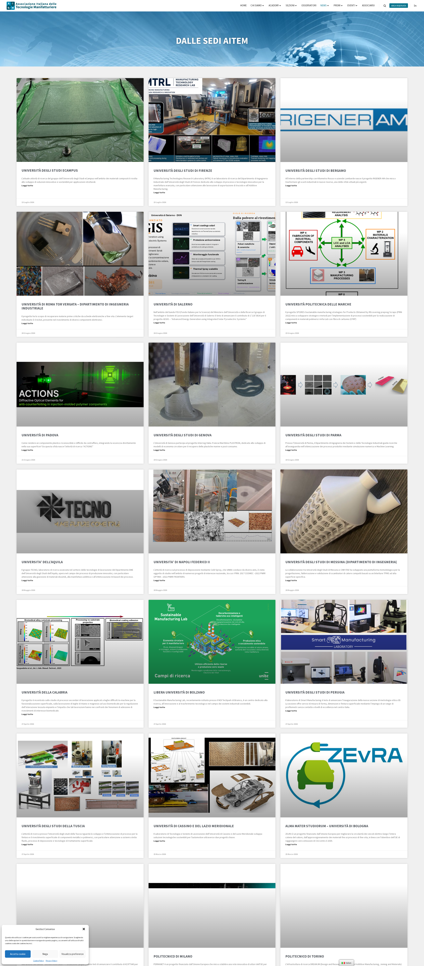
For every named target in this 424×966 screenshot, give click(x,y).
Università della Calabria (44, 692)
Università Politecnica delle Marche (318, 304)
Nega (45, 954)
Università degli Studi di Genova (183, 435)
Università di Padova (40, 435)
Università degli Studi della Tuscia (53, 826)
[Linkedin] (415, 5)
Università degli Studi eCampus (50, 170)
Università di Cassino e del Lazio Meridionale (194, 826)
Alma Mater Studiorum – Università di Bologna (326, 826)
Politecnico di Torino (304, 956)
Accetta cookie (18, 954)
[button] (83, 929)
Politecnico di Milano (173, 956)
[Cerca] (385, 6)
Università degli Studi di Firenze (183, 170)
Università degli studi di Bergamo (315, 170)
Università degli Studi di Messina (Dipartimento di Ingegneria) (341, 562)
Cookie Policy (38, 960)
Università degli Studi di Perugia (314, 692)
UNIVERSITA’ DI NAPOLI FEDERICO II (182, 562)
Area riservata (398, 5)
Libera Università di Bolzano (179, 692)
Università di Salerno (173, 304)
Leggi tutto (27, 185)
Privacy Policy (51, 960)
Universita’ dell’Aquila (42, 562)
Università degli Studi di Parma (313, 435)
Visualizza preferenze (72, 954)
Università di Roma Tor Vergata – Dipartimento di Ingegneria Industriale (75, 306)
